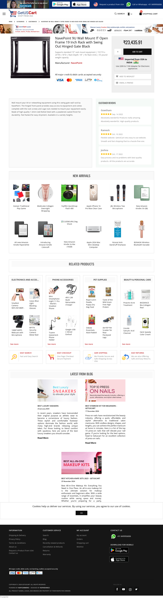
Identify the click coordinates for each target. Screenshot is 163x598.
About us (13, 547)
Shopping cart (83, 543)
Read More (43, 438)
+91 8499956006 (155, 4)
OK (81, 513)
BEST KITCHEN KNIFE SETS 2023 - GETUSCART (80, 478)
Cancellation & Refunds (53, 547)
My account (81, 535)
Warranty (47, 554)
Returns (46, 550)
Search (46, 535)
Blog (44, 539)
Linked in (136, 589)
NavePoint (76, 62)
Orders (80, 539)
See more (14, 344)
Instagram (129, 589)
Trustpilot (4, 597)
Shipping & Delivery (17, 535)
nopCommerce (23, 588)
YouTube (123, 589)
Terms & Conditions (17, 543)
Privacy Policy (14, 539)
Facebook (117, 589)
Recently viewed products (54, 543)
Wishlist (80, 547)
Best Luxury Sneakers (48, 406)
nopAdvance (45, 588)
